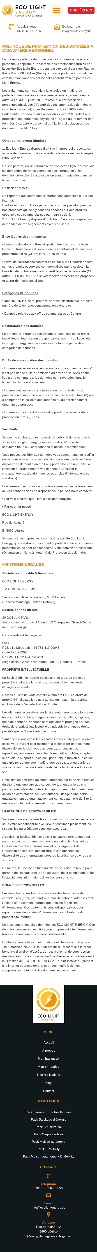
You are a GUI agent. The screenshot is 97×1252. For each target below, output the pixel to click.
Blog (48, 1082)
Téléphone (48, 1184)
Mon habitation (48, 1058)
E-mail (48, 1203)
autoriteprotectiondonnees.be (29, 473)
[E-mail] (48, 1195)
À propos (48, 1050)
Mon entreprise (48, 1066)
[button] (57, 10)
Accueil (49, 1042)
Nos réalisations (48, 1074)
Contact (48, 1091)
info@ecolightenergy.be (54, 498)
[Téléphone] (48, 1176)
